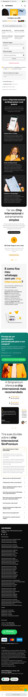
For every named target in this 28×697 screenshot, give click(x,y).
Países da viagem (7, 51)
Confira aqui (10, 69)
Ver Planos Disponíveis (14, 232)
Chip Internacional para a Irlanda (8, 573)
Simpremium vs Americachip (8, 611)
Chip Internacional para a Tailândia (9, 594)
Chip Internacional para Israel (8, 583)
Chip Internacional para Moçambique (9, 564)
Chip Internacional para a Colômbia (9, 553)
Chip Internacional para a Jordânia (9, 584)
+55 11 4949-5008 (12, 1)
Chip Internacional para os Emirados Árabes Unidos (13, 581)
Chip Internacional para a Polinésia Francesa (11, 605)
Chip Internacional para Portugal (8, 566)
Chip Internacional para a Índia (8, 593)
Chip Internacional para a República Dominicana (12, 547)
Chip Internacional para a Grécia (8, 578)
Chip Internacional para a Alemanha (9, 575)
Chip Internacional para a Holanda (9, 576)
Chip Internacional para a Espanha (9, 568)
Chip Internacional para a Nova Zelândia (10, 601)
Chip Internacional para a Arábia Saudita (10, 580)
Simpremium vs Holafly (6, 614)
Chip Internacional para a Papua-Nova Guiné (11, 602)
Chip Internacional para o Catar (8, 586)
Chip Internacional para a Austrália (9, 599)
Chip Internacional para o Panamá (9, 545)
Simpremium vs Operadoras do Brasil (10, 615)
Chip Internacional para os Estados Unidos (11, 539)
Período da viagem (7, 42)
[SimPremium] (6, 528)
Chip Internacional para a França (8, 569)
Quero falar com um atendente (14, 359)
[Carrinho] (25, 5)
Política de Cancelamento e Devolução (10, 688)
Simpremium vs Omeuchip (7, 610)
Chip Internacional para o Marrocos (9, 559)
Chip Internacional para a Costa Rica (9, 546)
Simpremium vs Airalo (6, 613)
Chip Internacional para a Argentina (9, 550)
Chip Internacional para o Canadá (9, 542)
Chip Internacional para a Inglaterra (9, 572)
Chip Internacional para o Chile (8, 551)
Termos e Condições (18, 689)
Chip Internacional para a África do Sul (10, 561)
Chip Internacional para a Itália (8, 570)
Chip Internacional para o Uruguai (9, 555)
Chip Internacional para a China (8, 590)
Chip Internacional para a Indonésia (9, 597)
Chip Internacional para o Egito (8, 558)
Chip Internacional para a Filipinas (9, 595)
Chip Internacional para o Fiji (7, 603)
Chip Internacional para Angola (8, 562)
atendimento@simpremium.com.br (13, 625)
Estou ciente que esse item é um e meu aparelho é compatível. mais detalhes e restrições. (14, 68)
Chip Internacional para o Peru (8, 554)
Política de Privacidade (7, 689)
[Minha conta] (22, 5)
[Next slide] (15, 428)
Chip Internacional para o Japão (8, 588)
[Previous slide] (13, 428)
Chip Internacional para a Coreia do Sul (10, 591)
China (13, 58)
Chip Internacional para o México (8, 541)
